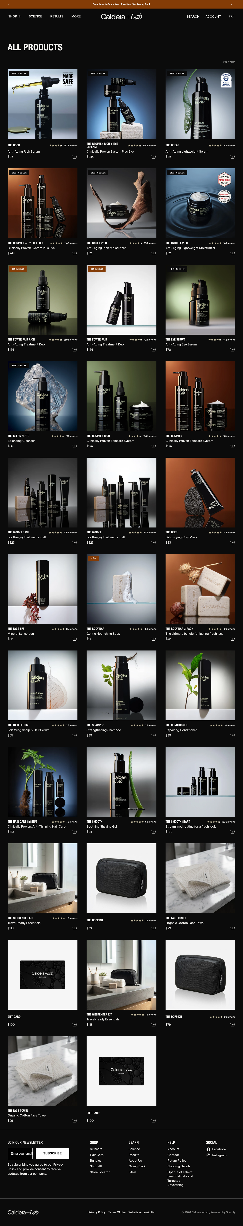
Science (134, 1149)
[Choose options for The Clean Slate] (74, 446)
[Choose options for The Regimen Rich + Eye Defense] (153, 157)
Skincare (96, 1149)
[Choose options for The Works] (153, 542)
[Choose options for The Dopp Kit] (153, 928)
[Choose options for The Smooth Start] (232, 832)
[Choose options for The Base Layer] (153, 253)
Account (173, 1149)
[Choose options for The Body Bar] (153, 639)
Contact (173, 1155)
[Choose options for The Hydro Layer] (232, 253)
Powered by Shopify (223, 1212)
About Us (135, 1160)
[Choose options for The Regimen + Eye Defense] (74, 253)
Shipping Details (178, 1166)
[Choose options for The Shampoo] (153, 735)
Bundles (95, 1160)
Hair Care (96, 1155)
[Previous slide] (9, 4)
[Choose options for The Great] (232, 157)
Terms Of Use (116, 1212)
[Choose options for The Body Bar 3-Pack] (232, 639)
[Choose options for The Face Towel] (232, 928)
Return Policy (176, 1160)
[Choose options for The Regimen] (232, 446)
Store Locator (100, 1172)
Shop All (96, 1166)
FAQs (132, 1172)
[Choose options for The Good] (74, 157)
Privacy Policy (96, 1212)
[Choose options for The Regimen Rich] (153, 446)
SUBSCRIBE (52, 1153)
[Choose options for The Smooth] (153, 832)
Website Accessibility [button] (142, 1212)
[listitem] (76, 16)
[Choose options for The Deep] (232, 542)
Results (134, 1155)
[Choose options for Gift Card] (74, 1025)
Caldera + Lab (200, 1212)
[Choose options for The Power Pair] (153, 350)
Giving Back (137, 1166)
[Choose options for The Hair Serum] (74, 735)
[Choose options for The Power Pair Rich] (74, 350)
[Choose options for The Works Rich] (74, 542)
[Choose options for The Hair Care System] (74, 832)
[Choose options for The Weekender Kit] (74, 928)
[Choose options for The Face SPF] (74, 639)
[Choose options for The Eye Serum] (232, 350)
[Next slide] (231, 4)
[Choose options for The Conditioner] (232, 735)
